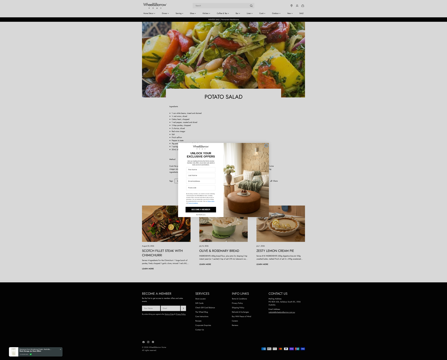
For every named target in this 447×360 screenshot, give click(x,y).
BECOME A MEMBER (200, 210)
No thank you (200, 215)
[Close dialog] (266, 145)
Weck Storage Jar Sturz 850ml (30, 351)
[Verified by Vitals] (31, 354)
